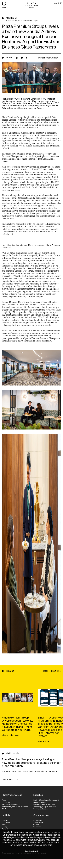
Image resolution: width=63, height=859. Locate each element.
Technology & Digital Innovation (44, 807)
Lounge (5, 820)
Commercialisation (40, 809)
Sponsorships (38, 822)
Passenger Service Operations (44, 804)
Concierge (6, 822)
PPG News (6, 802)
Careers (36, 825)
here (50, 845)
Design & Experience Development (46, 800)
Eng (55, 3)
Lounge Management (41, 802)
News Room (37, 820)
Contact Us (37, 827)
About (4, 800)
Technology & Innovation (11, 804)
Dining (4, 827)
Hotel (4, 825)
